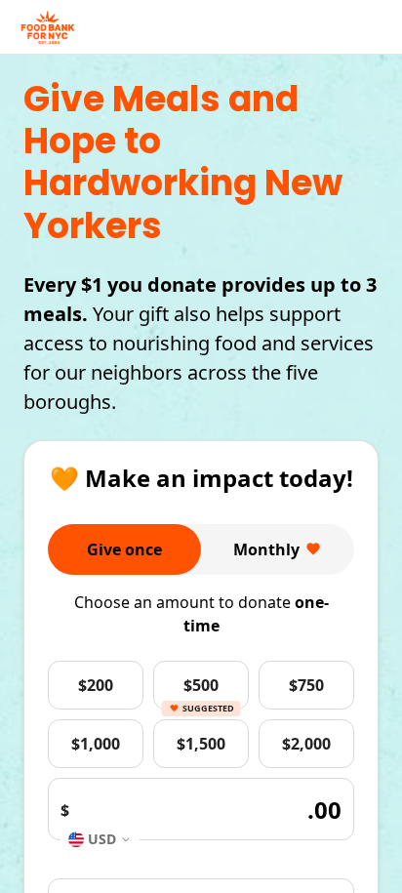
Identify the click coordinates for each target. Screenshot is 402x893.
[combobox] (100, 839)
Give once (124, 549)
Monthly (266, 549)
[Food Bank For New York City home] (48, 27)
